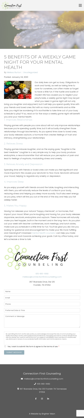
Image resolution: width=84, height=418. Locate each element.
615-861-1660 (42, 273)
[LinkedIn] (48, 399)
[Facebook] (36, 399)
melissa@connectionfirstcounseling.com (42, 276)
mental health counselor (44, 233)
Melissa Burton (14, 72)
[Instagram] (42, 399)
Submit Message (14, 352)
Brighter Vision (48, 413)
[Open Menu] (80, 5)
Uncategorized (30, 72)
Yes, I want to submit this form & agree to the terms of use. (33, 346)
